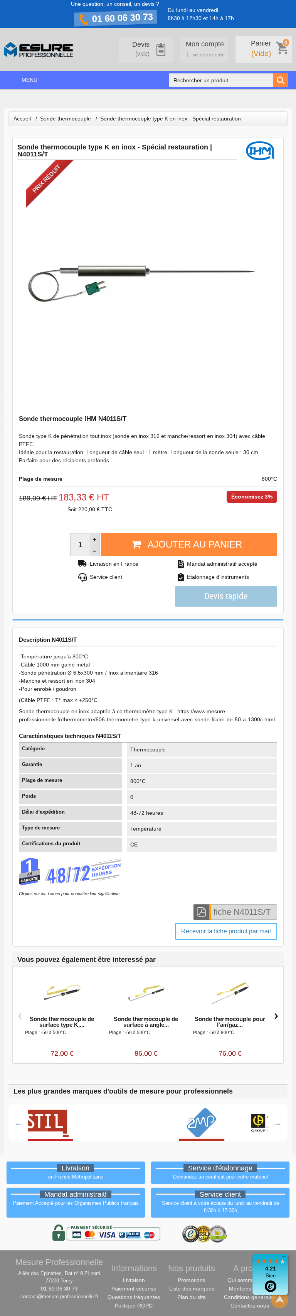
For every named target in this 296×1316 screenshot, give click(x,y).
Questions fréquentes (134, 1297)
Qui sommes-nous (249, 1280)
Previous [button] (18, 1123)
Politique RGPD (134, 1305)
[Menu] (283, 1258)
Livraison (134, 1280)
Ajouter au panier (195, 544)
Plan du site (191, 1297)
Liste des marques (191, 1288)
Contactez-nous (249, 1305)
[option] (115, 1122)
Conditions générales (250, 1297)
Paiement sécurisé (133, 1288)
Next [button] (277, 1123)
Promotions (191, 1280)
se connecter (208, 54)
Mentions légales (249, 1288)
